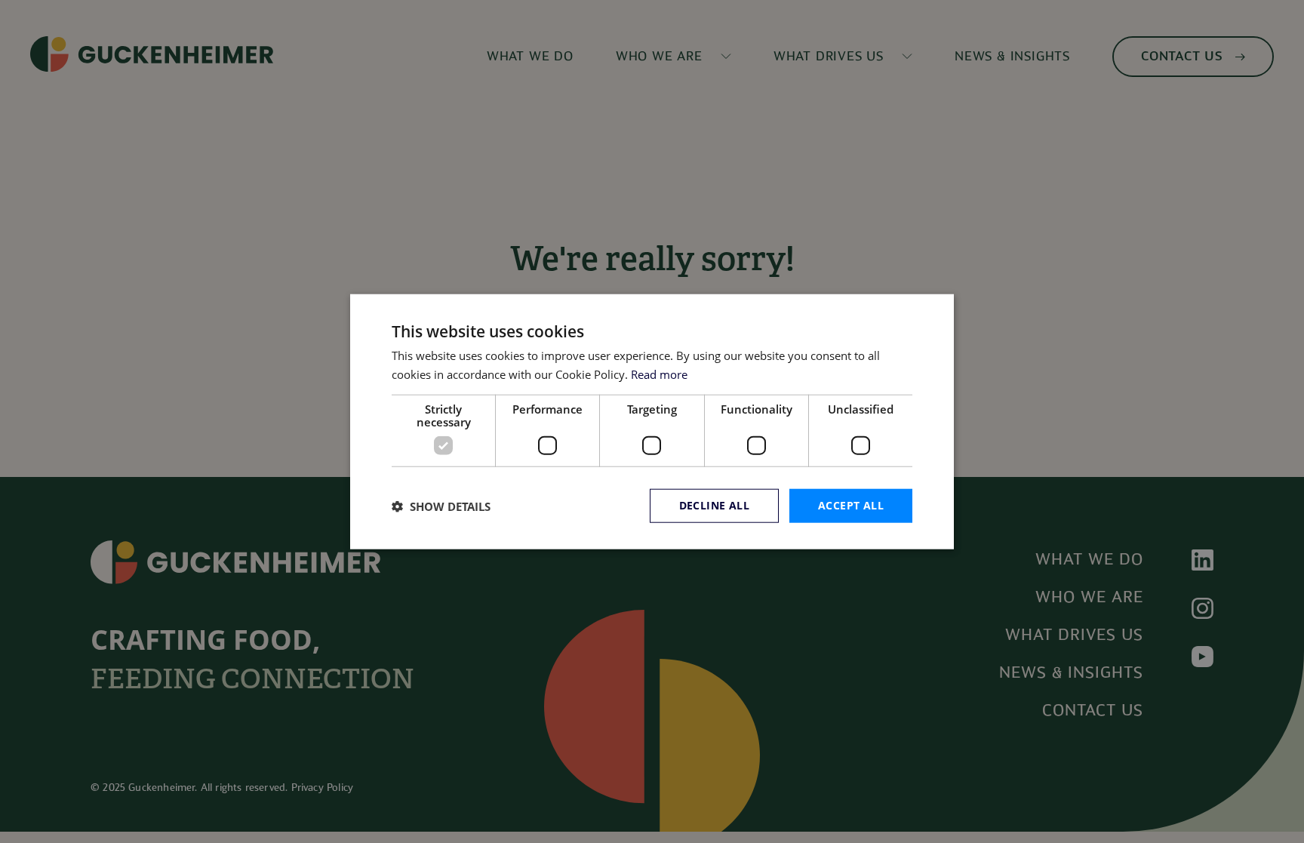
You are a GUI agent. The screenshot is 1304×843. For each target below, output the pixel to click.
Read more (659, 373)
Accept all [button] (851, 505)
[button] (441, 505)
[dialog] (652, 421)
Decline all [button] (714, 505)
